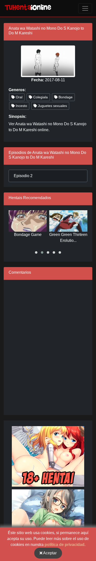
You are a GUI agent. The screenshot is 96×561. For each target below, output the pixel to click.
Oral (18, 97)
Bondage (65, 97)
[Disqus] (48, 346)
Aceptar (49, 553)
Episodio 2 (23, 176)
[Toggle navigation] (85, 8)
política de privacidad (64, 544)
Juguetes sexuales (52, 106)
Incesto (21, 106)
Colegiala (40, 97)
